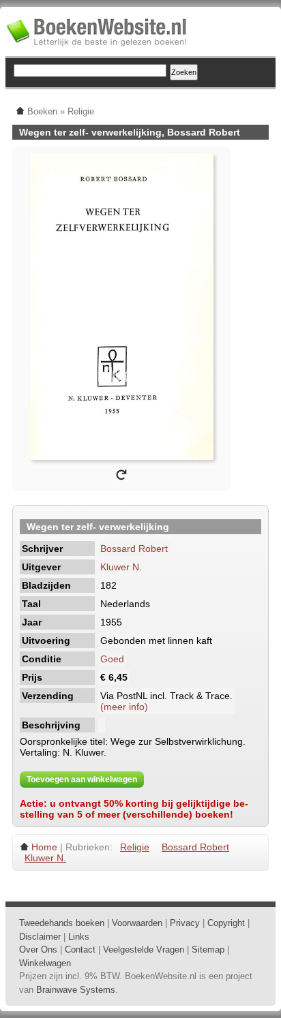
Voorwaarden (137, 923)
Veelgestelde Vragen (143, 949)
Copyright (226, 923)
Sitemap (208, 949)
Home (44, 847)
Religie (134, 847)
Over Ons (38, 949)
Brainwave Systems (75, 990)
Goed (112, 658)
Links (78, 936)
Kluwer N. (121, 566)
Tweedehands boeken (61, 923)
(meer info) (124, 706)
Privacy (185, 923)
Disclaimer (40, 936)
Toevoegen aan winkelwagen (82, 779)
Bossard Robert (134, 548)
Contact (80, 949)
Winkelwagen (45, 963)
